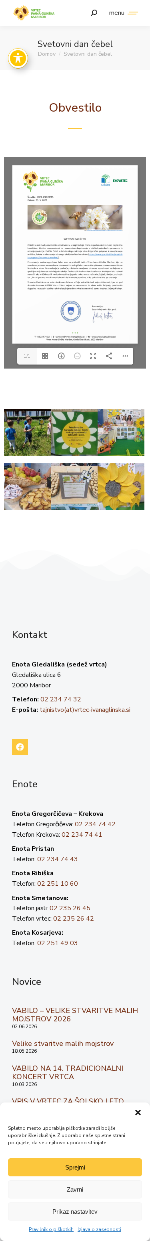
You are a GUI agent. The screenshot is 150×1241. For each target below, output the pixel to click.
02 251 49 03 (57, 943)
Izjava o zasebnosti (99, 1229)
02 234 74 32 (60, 699)
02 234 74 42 (95, 824)
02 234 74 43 (57, 859)
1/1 (27, 356)
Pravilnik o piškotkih (51, 1229)
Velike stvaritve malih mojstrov (63, 1043)
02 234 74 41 (82, 834)
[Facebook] (20, 747)
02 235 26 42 (73, 918)
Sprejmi (75, 1167)
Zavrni (75, 1189)
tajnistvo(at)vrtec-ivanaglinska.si (85, 709)
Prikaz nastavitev (75, 1211)
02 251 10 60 (57, 883)
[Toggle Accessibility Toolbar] (18, 58)
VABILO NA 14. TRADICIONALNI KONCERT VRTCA (67, 1073)
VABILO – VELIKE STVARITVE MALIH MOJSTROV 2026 (75, 1015)
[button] (138, 1113)
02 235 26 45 (70, 908)
